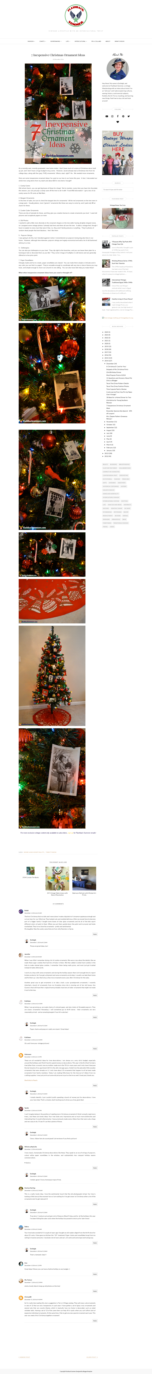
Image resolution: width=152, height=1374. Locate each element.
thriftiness (51, 852)
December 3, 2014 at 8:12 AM (38, 942)
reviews (118, 515)
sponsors (106, 519)
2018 (106, 349)
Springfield (116, 519)
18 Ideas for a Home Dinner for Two (118, 397)
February (109, 447)
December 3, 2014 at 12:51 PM (33, 1003)
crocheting (124, 475)
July (107, 433)
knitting (124, 501)
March (108, 445)
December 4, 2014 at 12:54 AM (33, 1190)
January (109, 450)
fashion (117, 479)
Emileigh (33, 940)
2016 (106, 355)
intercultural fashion (111, 497)
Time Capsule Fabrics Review (116, 389)
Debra (26, 1227)
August (108, 430)
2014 (106, 361)
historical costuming (111, 486)
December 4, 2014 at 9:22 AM (38, 1094)
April (108, 442)
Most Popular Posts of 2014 (116, 375)
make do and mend (115, 504)
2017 (106, 352)
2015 (106, 358)
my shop (127, 508)
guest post (122, 482)
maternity (127, 504)
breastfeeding (124, 464)
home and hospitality (34, 852)
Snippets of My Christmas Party (117, 369)
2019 (106, 346)
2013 (106, 453)
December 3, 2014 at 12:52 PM (33, 1040)
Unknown (27, 1054)
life (104, 504)
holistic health (108, 490)
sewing (125, 515)
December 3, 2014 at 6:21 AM (33, 913)
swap (124, 519)
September (110, 427)
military (106, 508)
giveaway (112, 482)
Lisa (25, 1263)
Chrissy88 (27, 1297)
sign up (70, 833)
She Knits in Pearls (30, 1080)
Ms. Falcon (28, 1280)
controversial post (110, 475)
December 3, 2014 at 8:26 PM (33, 1149)
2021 (106, 341)
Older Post (91, 1357)
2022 (106, 338)
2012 (106, 456)
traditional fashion (120, 523)
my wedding (107, 512)
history (123, 486)
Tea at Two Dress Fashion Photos (117, 386)
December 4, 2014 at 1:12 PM (33, 1265)
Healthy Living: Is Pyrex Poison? (122, 299)
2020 (106, 343)
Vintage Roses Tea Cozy (118, 205)
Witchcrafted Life (30, 1147)
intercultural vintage (111, 501)
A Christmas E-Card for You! (116, 366)
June (108, 436)
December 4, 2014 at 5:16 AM (33, 1229)
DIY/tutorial (107, 479)
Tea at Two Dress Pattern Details (117, 383)
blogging (113, 464)
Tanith (26, 1108)
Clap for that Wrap (110, 468)
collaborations (125, 468)
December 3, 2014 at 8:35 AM (33, 957)
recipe (126, 512)
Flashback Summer (71, 1371)
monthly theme (116, 508)
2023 (106, 335)
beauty (105, 464)
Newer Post (25, 1357)
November (110, 422)
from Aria (125, 479)
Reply (95, 934)
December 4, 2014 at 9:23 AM (38, 1212)
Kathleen (27, 1001)
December (110, 364)
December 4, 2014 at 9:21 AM (38, 1025)
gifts (105, 482)
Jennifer (27, 954)
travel (105, 526)
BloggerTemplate (87, 1371)
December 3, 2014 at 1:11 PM (33, 1057)
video (112, 526)
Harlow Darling (29, 1188)
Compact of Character (111, 471)
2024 (106, 332)
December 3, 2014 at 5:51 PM (33, 1110)
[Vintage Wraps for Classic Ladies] (117, 174)
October (109, 424)
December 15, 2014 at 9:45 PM (33, 1299)
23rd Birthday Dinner (113, 372)
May (107, 439)
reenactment (108, 515)
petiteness (117, 512)
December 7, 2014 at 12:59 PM (33, 1282)
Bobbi (26, 910)
